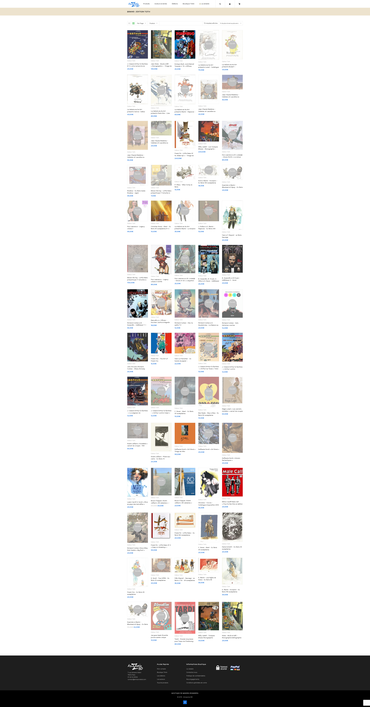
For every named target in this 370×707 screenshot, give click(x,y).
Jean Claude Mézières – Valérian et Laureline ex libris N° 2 (135, 157)
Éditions (175, 4)
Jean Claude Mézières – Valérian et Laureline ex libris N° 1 (159, 143)
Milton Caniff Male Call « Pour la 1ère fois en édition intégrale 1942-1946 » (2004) (232, 504)
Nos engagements (192, 679)
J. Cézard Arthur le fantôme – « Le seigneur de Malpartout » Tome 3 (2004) (137, 413)
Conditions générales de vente (196, 683)
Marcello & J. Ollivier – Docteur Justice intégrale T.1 (160, 322)
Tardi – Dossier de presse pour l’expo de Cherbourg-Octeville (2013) (184, 641)
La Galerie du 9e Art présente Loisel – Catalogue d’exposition (208, 67)
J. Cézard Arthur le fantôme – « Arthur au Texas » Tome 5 (208, 369)
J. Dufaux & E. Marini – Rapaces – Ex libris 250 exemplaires (207, 229)
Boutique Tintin (188, 4)
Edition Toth (131, 61)
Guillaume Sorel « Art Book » (208, 449)
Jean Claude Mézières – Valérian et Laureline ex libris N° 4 (207, 111)
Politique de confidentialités (195, 676)
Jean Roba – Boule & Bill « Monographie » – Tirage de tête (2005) (161, 66)
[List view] (129, 23)
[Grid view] (133, 23)
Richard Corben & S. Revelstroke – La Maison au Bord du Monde (208, 325)
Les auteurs (161, 679)
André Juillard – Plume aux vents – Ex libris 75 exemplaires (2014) (160, 459)
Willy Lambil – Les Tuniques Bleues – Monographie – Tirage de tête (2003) (208, 149)
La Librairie (205, 4)
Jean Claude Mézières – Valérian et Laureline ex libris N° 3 (230, 97)
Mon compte (161, 669)
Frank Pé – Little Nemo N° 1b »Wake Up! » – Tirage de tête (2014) (184, 155)
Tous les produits (162, 683)
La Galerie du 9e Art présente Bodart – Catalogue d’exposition (230, 67)
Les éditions (161, 676)
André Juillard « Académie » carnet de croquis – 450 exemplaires (137, 446)
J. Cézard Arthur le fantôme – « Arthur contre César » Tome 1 (161, 413)
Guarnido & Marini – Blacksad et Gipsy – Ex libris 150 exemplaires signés (137, 624)
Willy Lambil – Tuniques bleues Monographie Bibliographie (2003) (206, 638)
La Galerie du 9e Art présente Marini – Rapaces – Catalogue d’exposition (185, 112)
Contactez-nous (191, 672)
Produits (146, 4)
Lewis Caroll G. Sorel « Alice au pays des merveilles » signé (137, 504)
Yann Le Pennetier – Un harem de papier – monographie (183, 361)
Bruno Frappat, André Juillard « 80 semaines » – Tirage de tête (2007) (160, 503)
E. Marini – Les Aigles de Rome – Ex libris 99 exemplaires (207, 580)
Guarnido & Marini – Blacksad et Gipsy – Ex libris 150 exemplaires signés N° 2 (232, 187)
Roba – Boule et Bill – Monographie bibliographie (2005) (231, 638)
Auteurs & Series (161, 4)
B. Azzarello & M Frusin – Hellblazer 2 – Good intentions (231, 280)
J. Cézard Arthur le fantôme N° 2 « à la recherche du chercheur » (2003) (137, 66)
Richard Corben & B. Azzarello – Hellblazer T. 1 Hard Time (136, 325)
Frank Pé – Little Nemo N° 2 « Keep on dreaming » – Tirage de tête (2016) (161, 547)
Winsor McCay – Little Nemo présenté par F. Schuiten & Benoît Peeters (161, 193)
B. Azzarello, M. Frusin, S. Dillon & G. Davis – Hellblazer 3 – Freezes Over (208, 281)
